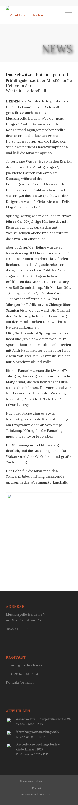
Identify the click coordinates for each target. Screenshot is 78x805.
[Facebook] (69, 780)
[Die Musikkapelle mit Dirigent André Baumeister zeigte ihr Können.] (39, 513)
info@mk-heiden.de (27, 665)
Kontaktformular (20, 682)
